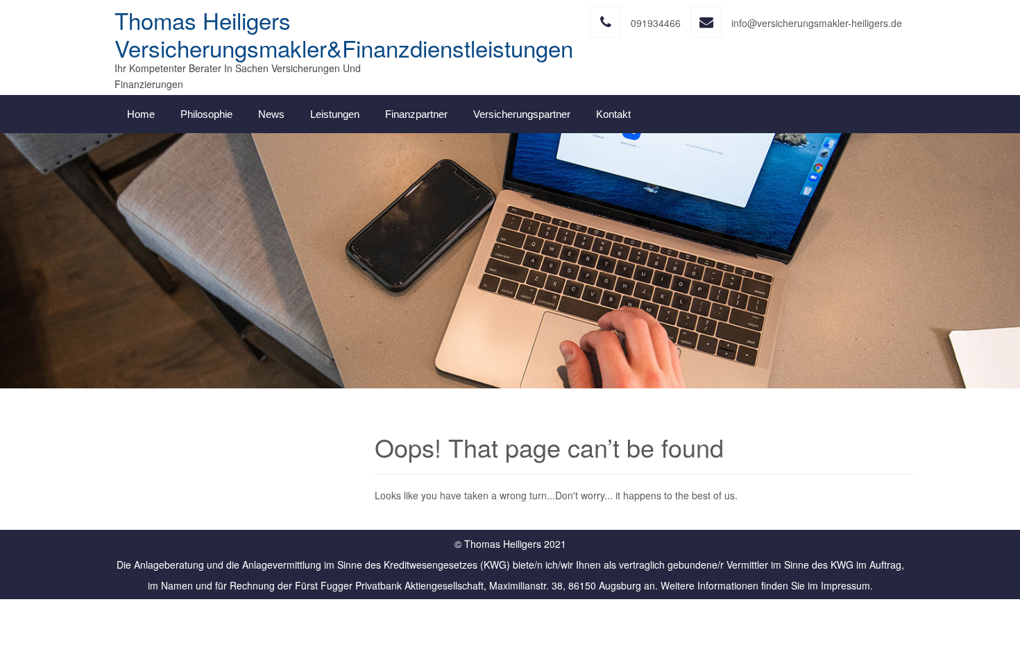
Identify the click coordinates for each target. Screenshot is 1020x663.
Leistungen (334, 114)
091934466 (656, 23)
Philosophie (206, 114)
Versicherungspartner (521, 114)
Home (141, 114)
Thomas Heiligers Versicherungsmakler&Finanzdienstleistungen (343, 33)
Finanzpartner (416, 114)
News (271, 114)
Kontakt (613, 114)
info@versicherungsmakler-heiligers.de (816, 23)
